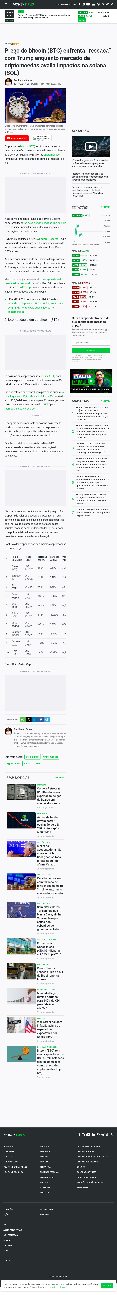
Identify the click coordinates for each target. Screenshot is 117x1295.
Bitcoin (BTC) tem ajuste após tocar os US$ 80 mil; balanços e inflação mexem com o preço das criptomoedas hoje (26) (50, 1062)
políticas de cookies (60, 1287)
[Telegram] (103, 4)
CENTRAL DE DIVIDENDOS (88, 1162)
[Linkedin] (93, 4)
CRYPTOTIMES (46, 1209)
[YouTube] (88, 4)
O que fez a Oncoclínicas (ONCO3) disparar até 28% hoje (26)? (49, 948)
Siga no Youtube (19, 138)
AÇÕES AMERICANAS (12, 1230)
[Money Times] (23, 4)
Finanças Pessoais (46, 989)
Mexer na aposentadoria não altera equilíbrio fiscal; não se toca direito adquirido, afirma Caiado (49, 855)
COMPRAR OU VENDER (86, 1172)
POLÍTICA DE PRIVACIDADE (15, 1167)
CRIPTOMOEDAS (10, 1235)
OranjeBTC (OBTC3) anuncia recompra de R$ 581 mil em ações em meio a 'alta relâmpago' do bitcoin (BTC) (90, 448)
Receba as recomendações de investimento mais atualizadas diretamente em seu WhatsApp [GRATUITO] (87, 192)
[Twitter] (111, 4)
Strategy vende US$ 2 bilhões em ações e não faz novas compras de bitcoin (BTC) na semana (91, 499)
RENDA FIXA (45, 1167)
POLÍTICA (44, 1182)
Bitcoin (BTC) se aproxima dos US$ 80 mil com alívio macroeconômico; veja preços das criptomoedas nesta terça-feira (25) (92, 413)
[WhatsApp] (98, 4)
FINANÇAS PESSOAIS (49, 1172)
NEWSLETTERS (83, 1187)
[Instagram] (83, 4)
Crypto (12, 44)
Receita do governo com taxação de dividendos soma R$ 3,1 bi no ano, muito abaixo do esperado (50, 886)
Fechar (107, 1286)
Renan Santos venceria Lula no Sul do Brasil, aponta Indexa (50, 973)
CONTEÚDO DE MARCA (86, 1177)
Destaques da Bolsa (46, 939)
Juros (27, 763)
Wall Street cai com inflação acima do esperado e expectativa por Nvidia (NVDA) (49, 1029)
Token (36, 763)
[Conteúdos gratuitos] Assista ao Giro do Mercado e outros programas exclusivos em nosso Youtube (90, 163)
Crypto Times (13, 763)
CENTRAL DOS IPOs (85, 1151)
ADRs (5, 1250)
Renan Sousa (25, 80)
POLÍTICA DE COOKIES (13, 1172)
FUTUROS (7, 1245)
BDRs (5, 1225)
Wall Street (43, 1018)
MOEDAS (7, 1240)
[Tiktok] (107, 4)
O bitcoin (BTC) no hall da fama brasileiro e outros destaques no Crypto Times (93, 512)
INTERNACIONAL (47, 1177)
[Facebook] (79, 4)
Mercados (42, 813)
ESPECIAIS (44, 1193)
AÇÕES (6, 1214)
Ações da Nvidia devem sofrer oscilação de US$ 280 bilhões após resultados (48, 824)
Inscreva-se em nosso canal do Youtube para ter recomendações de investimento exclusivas (90, 176)
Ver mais (105, 401)
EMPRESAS (45, 1157)
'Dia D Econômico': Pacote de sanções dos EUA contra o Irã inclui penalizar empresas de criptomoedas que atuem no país (91, 464)
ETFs (5, 1256)
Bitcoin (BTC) (33, 756)
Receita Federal (44, 875)
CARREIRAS (45, 1187)
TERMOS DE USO (10, 1162)
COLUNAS (81, 1167)
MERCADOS (45, 1151)
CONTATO (7, 1157)
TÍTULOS (7, 1261)
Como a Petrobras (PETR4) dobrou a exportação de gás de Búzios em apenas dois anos (49, 796)
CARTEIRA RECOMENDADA (88, 1146)
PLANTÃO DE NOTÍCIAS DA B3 (90, 1182)
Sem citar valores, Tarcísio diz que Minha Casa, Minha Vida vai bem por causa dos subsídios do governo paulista (49, 918)
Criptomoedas (50, 756)
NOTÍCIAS (44, 1146)
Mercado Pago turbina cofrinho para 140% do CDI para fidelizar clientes (48, 1000)
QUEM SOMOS (9, 1146)
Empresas (41, 785)
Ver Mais (59, 777)
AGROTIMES (45, 1214)
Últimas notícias (66, 4)
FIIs (5, 1220)
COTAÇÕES (8, 1209)
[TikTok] (107, 1135)
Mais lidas (80, 401)
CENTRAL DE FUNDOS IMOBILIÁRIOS (92, 1157)
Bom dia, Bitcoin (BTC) (47, 1047)
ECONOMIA (45, 1162)
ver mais (9, 20)
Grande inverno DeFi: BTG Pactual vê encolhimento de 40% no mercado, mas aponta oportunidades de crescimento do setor (93, 482)
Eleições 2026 (43, 842)
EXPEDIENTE (8, 1151)
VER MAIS (105, 207)
